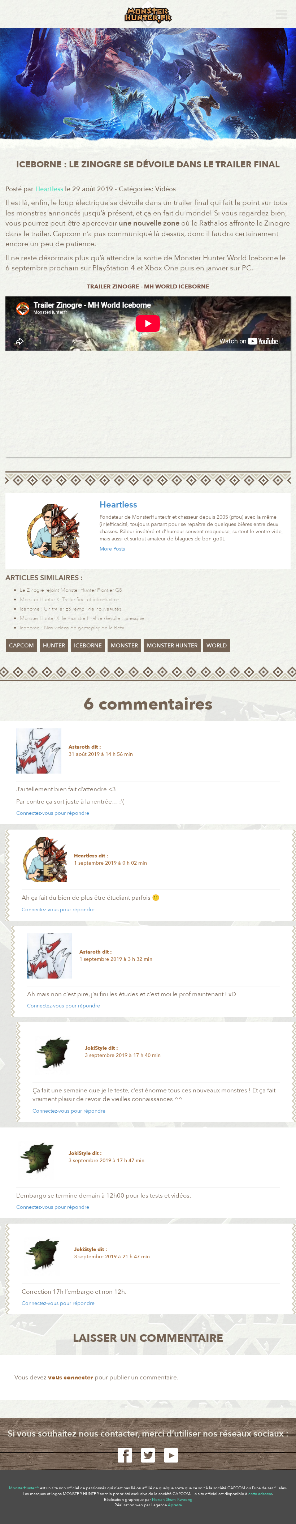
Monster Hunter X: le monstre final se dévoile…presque (82, 618)
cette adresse (260, 1494)
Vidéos (165, 189)
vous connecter (70, 1377)
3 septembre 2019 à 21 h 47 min (112, 1256)
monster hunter (172, 645)
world (216, 645)
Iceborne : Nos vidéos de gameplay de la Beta (72, 627)
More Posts (112, 548)
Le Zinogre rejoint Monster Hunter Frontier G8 (71, 590)
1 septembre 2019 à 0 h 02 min (110, 863)
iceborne (88, 645)
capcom (21, 645)
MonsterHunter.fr (24, 1488)
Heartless (118, 505)
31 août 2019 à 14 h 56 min (101, 754)
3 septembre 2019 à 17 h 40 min (123, 1055)
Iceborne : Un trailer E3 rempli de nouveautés (70, 608)
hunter (54, 645)
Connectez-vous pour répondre (52, 813)
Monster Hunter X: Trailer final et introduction (69, 599)
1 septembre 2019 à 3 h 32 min (115, 959)
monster (124, 645)
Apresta (175, 1505)
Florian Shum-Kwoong (172, 1499)
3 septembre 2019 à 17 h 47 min (106, 1160)
